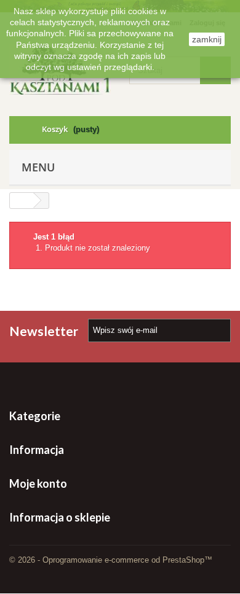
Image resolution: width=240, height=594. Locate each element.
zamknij (207, 39)
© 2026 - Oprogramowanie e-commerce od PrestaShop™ (110, 560)
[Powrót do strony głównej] (21, 200)
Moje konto (38, 483)
